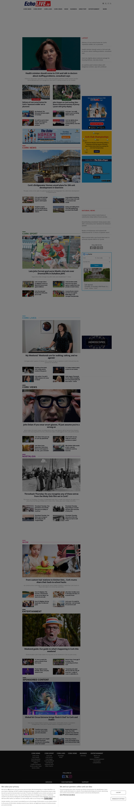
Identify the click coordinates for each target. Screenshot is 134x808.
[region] (67, 796)
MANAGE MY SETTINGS (118, 798)
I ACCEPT (118, 792)
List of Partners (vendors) (67, 795)
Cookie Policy (48, 798)
